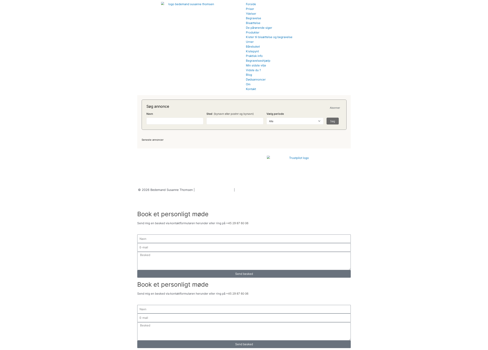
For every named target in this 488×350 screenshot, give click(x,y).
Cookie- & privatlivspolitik (214, 190)
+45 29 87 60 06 (161, 185)
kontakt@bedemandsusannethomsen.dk (201, 185)
